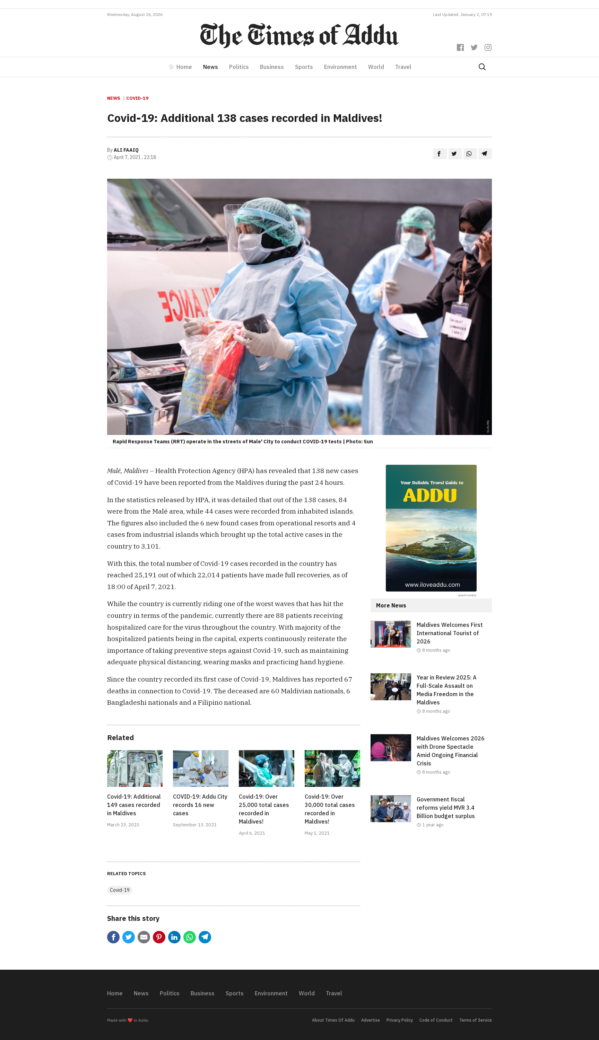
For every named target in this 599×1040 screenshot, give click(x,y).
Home (184, 66)
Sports (304, 66)
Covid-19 (137, 98)
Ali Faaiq (126, 150)
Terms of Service (475, 1020)
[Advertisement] (431, 904)
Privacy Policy (400, 1020)
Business (272, 66)
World (376, 66)
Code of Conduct (436, 1020)
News (210, 66)
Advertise (370, 1020)
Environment (340, 66)
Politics (239, 66)
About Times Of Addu (333, 1020)
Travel (403, 66)
